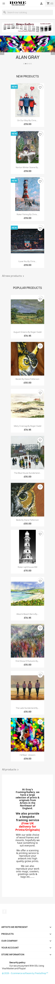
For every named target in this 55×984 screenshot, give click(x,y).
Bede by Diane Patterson (27, 520)
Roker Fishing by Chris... (27, 214)
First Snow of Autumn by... (27, 661)
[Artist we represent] (27, 27)
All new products (13, 276)
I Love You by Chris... (27, 261)
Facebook (4, 911)
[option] (27, 50)
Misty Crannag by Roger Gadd (27, 426)
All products (10, 769)
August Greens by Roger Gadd (27, 332)
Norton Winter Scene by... (27, 167)
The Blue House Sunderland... (27, 473)
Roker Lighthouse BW (27, 567)
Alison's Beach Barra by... (27, 614)
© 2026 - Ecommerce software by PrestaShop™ (25, 973)
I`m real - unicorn (27, 755)
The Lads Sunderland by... (27, 708)
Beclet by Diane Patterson (27, 379)
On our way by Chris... (27, 120)
